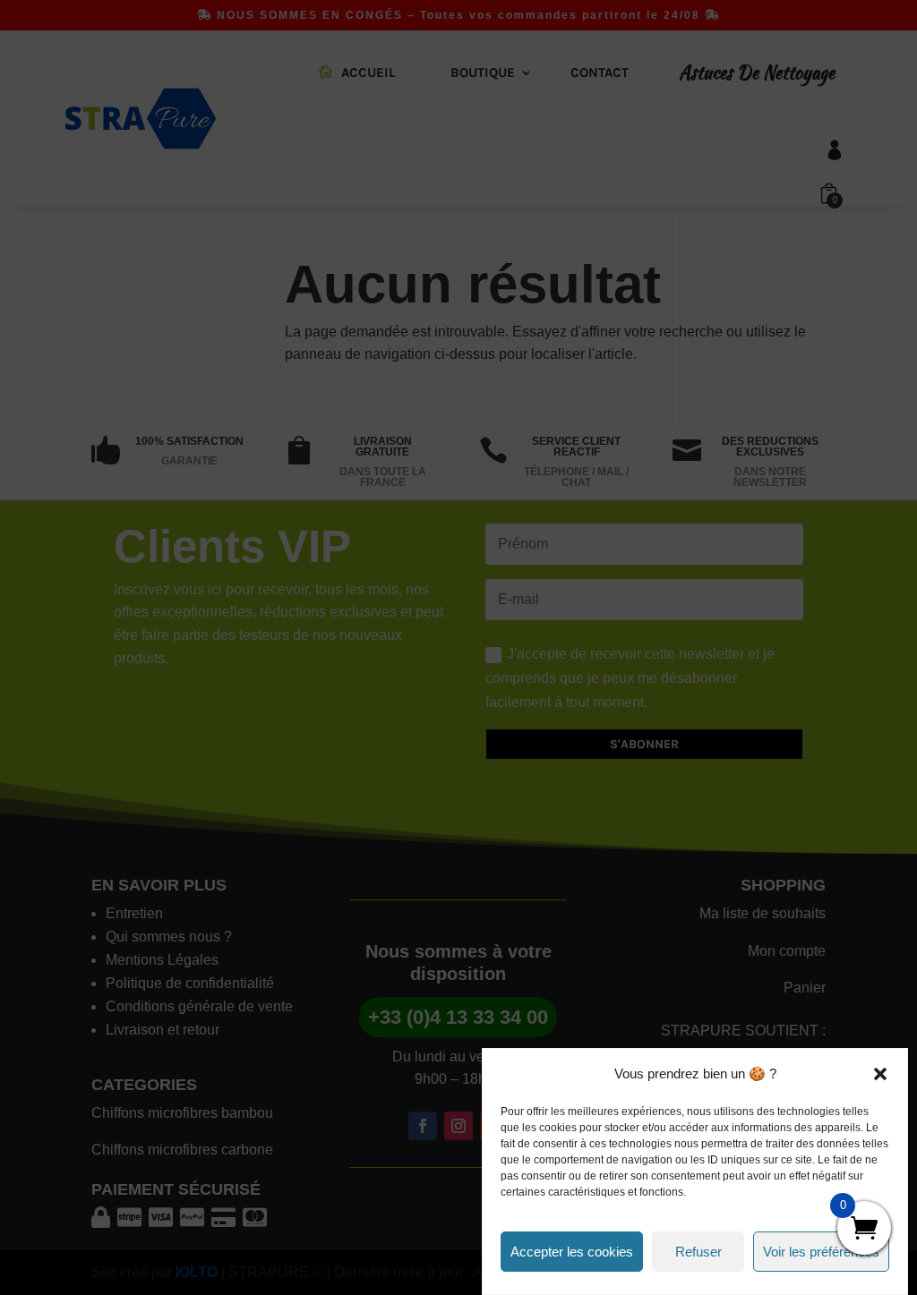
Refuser (698, 1251)
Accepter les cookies (571, 1251)
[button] (880, 1074)
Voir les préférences (821, 1251)
